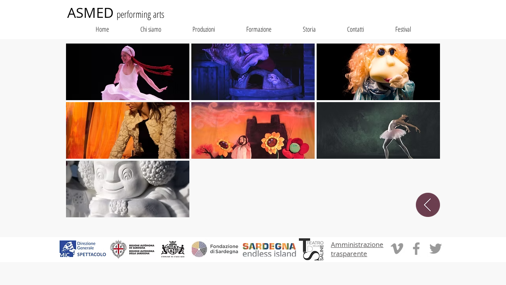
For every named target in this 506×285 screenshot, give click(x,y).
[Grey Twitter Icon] (435, 248)
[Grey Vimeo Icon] (397, 248)
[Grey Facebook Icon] (416, 248)
